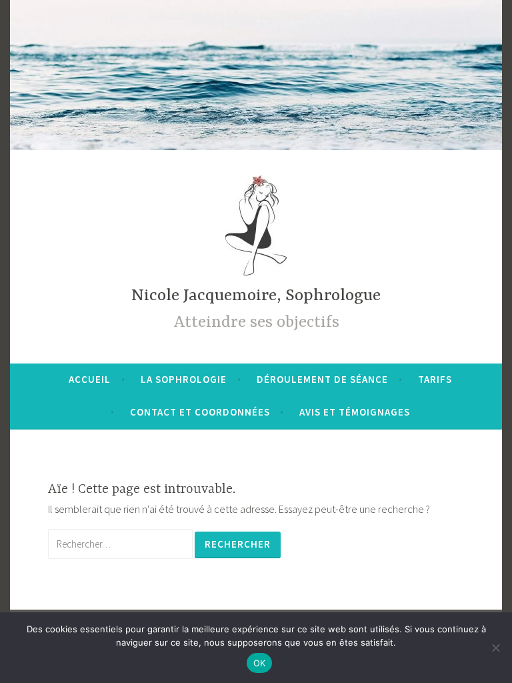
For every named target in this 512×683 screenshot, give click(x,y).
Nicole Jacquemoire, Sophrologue (256, 295)
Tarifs (435, 379)
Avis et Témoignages (354, 412)
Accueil (90, 379)
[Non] (495, 647)
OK (259, 663)
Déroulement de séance (322, 379)
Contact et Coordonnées (200, 412)
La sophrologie (184, 379)
